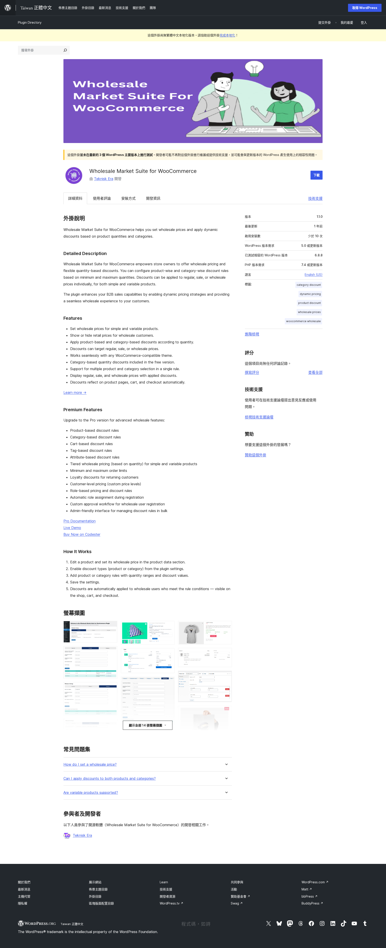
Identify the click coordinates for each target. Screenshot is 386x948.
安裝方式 (128, 198)
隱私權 (22, 903)
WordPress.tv (171, 903)
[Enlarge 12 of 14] (226, 676)
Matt (307, 889)
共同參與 (237, 882)
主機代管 (24, 896)
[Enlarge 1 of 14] (111, 627)
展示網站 (95, 882)
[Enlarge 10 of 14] (226, 627)
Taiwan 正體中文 (72, 924)
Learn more (74, 392)
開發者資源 (167, 896)
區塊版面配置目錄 (101, 903)
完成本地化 (227, 35)
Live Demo (72, 527)
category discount (309, 284)
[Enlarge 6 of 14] (168, 627)
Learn (164, 882)
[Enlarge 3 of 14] (111, 688)
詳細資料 (75, 198)
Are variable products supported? (90, 792)
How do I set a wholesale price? (90, 764)
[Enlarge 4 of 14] (111, 725)
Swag (237, 903)
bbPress (310, 896)
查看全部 (315, 372)
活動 (234, 889)
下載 (316, 175)
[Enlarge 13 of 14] (226, 711)
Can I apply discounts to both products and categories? (109, 778)
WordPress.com (315, 882)
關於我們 (24, 882)
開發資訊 (153, 198)
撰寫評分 (252, 372)
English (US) (314, 274)
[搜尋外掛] (65, 50)
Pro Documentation (79, 521)
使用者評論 (102, 198)
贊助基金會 (240, 896)
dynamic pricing (310, 294)
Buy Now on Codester (81, 534)
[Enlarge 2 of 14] (111, 652)
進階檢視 (252, 334)
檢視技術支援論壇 (259, 417)
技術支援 (315, 198)
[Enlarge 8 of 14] (168, 682)
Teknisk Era (103, 178)
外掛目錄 (95, 896)
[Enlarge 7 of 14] (168, 654)
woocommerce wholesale (303, 321)
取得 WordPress (364, 8)
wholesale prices (309, 312)
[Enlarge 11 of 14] (226, 654)
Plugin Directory (30, 22)
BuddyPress (312, 903)
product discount (309, 303)
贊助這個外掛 (255, 455)
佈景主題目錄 (98, 889)
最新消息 (24, 889)
